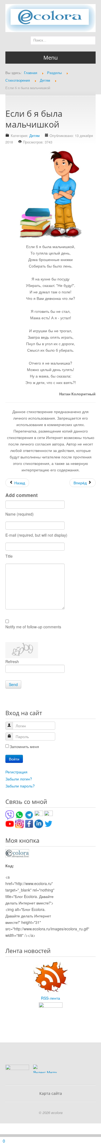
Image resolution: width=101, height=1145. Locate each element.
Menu (50, 57)
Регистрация (16, 771)
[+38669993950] (9, 814)
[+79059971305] (19, 814)
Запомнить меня (24, 746)
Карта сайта (50, 1093)
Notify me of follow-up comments (33, 626)
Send (13, 684)
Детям (34, 135)
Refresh (12, 661)
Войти (14, 759)
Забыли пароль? (20, 786)
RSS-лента (50, 998)
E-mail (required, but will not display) (36, 535)
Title (9, 556)
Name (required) (19, 514)
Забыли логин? (18, 778)
